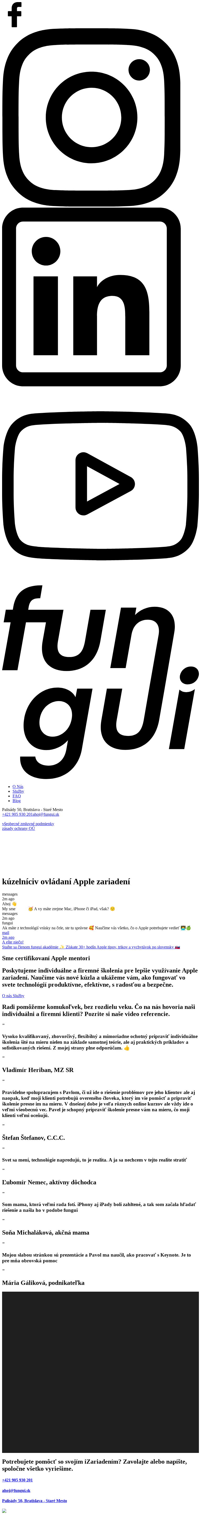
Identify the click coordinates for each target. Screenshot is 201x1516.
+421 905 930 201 (17, 814)
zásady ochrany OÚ (18, 828)
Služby (18, 791)
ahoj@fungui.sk (46, 814)
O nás (7, 995)
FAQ (17, 796)
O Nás (18, 786)
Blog (17, 800)
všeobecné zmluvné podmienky (28, 823)
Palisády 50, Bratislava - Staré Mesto (34, 1500)
